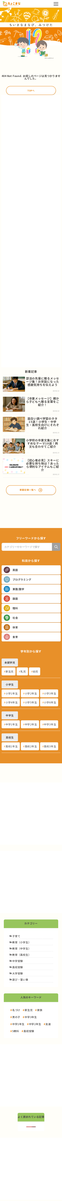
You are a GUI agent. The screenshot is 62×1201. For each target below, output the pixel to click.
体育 (15, 627)
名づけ (16, 1010)
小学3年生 (50, 693)
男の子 (16, 1017)
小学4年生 (12, 702)
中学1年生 (12, 724)
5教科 (15, 1031)
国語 (15, 598)
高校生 (10, 737)
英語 (15, 570)
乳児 (23, 671)
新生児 (10, 671)
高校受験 (29, 1031)
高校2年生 (31, 746)
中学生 (10, 715)
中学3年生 (50, 724)
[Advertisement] (31, 231)
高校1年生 (12, 746)
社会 (15, 618)
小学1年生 (12, 693)
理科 (15, 608)
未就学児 (9, 662)
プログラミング (22, 579)
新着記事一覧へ (28, 489)
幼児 (35, 671)
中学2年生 (31, 724)
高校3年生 (50, 746)
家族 (39, 1010)
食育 (15, 637)
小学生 (10, 684)
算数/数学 (18, 589)
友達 (48, 1024)
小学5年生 (31, 702)
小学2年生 (31, 693)
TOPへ (31, 90)
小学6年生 (50, 702)
